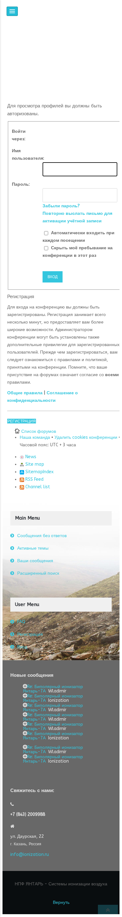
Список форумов (38, 431)
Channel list (37, 487)
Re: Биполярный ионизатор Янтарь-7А (53, 689)
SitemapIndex (38, 471)
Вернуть (61, 902)
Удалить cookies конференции (85, 437)
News (30, 456)
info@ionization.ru (29, 854)
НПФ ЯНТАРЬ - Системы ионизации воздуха (61, 884)
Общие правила (25, 393)
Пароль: (21, 184)
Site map (34, 464)
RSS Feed (33, 479)
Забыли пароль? (61, 206)
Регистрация (22, 421)
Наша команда (35, 437)
